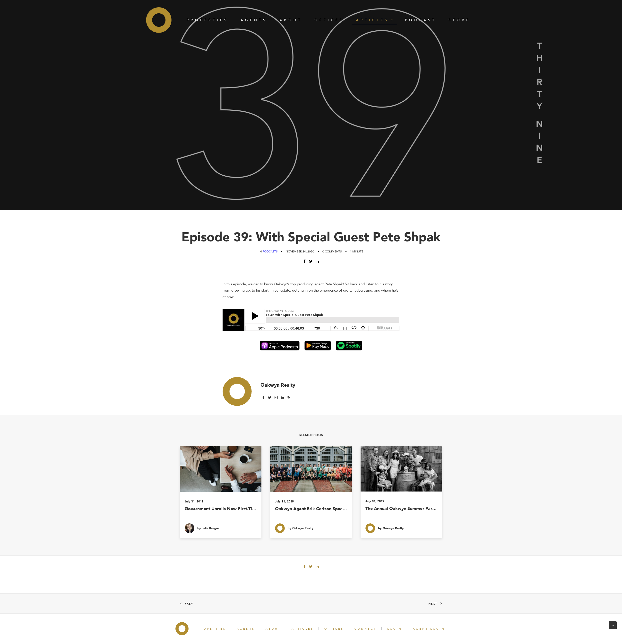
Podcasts (270, 251)
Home (159, 20)
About (290, 20)
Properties (207, 20)
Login (394, 629)
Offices (329, 20)
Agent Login (429, 629)
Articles (372, 20)
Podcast (420, 20)
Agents (254, 20)
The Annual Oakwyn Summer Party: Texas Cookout (401, 508)
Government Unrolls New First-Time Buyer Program (221, 509)
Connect (365, 629)
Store (459, 20)
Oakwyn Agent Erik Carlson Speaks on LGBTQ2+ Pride (311, 509)
